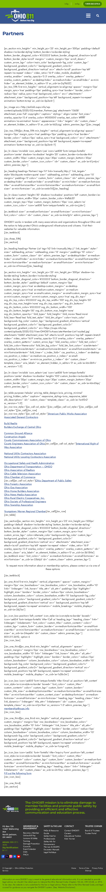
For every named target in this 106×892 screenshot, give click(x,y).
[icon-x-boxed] (7, 856)
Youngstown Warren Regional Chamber (25, 511)
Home (73, 868)
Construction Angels (15, 437)
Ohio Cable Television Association (22, 473)
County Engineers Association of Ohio (24, 443)
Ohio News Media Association (20, 494)
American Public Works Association (67, 414)
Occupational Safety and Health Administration (29, 463)
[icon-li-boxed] (14, 856)
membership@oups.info (16, 708)
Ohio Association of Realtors (19, 470)
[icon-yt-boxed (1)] (18, 856)
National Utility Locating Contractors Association (30, 457)
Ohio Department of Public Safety (53, 480)
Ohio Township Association (18, 505)
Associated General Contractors (21, 417)
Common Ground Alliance (18, 433)
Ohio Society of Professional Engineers (25, 501)
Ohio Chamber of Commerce (19, 477)
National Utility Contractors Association (25, 453)
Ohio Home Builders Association (21, 491)
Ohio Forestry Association (18, 484)
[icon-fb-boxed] (3, 856)
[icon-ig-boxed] (11, 856)
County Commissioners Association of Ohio (27, 440)
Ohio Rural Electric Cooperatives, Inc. (24, 498)
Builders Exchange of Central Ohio (22, 427)
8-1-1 (4, 850)
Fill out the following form (17, 773)
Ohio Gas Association (16, 487)
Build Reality (10, 423)
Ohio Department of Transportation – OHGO (28, 466)
